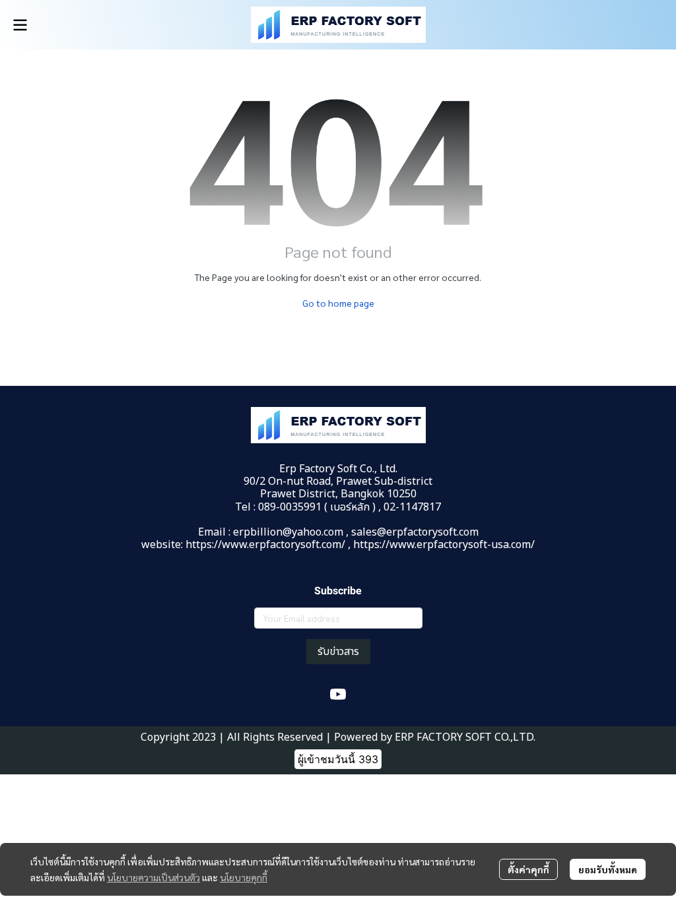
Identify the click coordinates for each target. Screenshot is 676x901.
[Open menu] (20, 25)
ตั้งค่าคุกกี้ (528, 869)
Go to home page (338, 303)
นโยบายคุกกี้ (243, 877)
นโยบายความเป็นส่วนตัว (153, 877)
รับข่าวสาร (338, 652)
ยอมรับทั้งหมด (607, 869)
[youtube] (338, 694)
